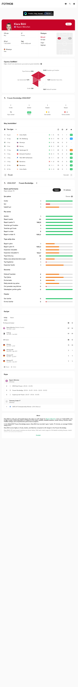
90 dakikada (67, 190)
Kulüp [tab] (5, 317)
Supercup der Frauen (18, 394)
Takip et (68, 24)
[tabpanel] (38, 342)
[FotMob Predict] (38, 13)
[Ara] (70, 4)
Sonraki (66, 175)
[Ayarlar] (74, 4)
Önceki (10, 175)
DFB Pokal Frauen (17, 386)
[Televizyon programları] (66, 4)
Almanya (9, 49)
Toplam (57, 190)
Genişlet (38, 435)
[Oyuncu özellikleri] (41, 64)
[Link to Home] (7, 4)
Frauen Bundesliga (17, 390)
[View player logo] (8, 26)
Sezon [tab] (12, 317)
